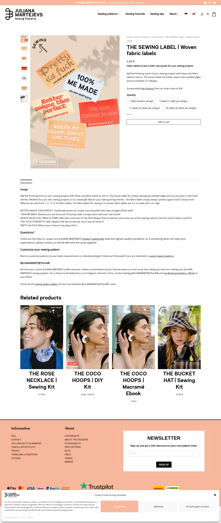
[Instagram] (210, 3)
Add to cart (163, 121)
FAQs (39, 238)
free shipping (147, 88)
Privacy (23, 517)
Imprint (30, 517)
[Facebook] (205, 3)
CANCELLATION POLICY (23, 446)
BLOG (68, 450)
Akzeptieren (120, 506)
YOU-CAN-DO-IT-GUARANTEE (26, 443)
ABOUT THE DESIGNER (76, 439)
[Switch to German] (186, 14)
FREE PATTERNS (73, 446)
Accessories (157, 37)
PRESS (68, 454)
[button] (214, 494)
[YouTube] (214, 3)
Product (145, 37)
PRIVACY (15, 450)
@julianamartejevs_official (180, 273)
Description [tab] (26, 182)
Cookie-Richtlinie (11, 517)
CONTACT (16, 439)
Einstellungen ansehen (197, 506)
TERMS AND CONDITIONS (24, 454)
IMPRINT (69, 461)
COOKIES (16, 458)
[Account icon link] (202, 14)
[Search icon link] (207, 14)
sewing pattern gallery (46, 284)
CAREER (68, 458)
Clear (129, 114)
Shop (137, 37)
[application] (119, 14)
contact (49, 238)
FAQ (13, 435)
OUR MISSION (72, 435)
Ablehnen (159, 506)
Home (130, 37)
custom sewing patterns (161, 255)
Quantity (131, 94)
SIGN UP (164, 464)
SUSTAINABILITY (73, 443)
